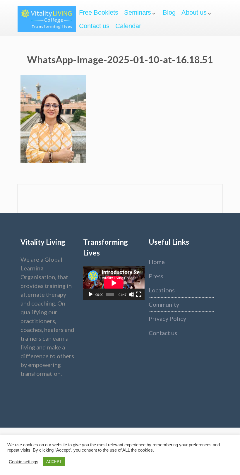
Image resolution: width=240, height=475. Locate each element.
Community (164, 304)
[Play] (91, 294)
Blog (169, 12)
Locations (162, 290)
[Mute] (131, 294)
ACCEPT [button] (54, 461)
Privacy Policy (167, 318)
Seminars (137, 12)
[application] (114, 283)
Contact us (94, 26)
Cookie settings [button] (23, 461)
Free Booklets (98, 12)
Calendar (128, 26)
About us (194, 12)
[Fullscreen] (139, 294)
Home (157, 261)
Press (156, 275)
